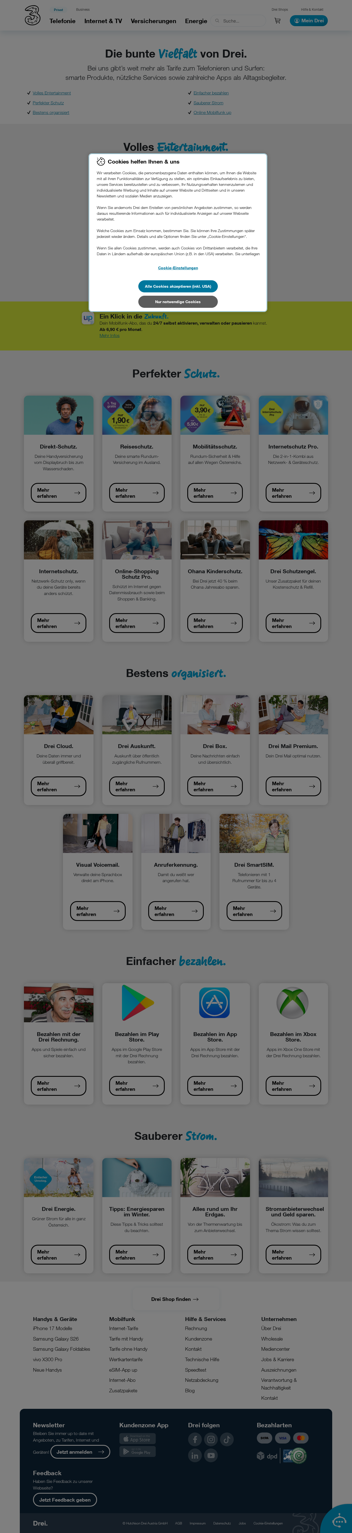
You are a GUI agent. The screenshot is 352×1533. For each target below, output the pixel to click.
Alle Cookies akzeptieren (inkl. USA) (178, 286)
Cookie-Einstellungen (178, 267)
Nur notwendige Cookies (178, 301)
